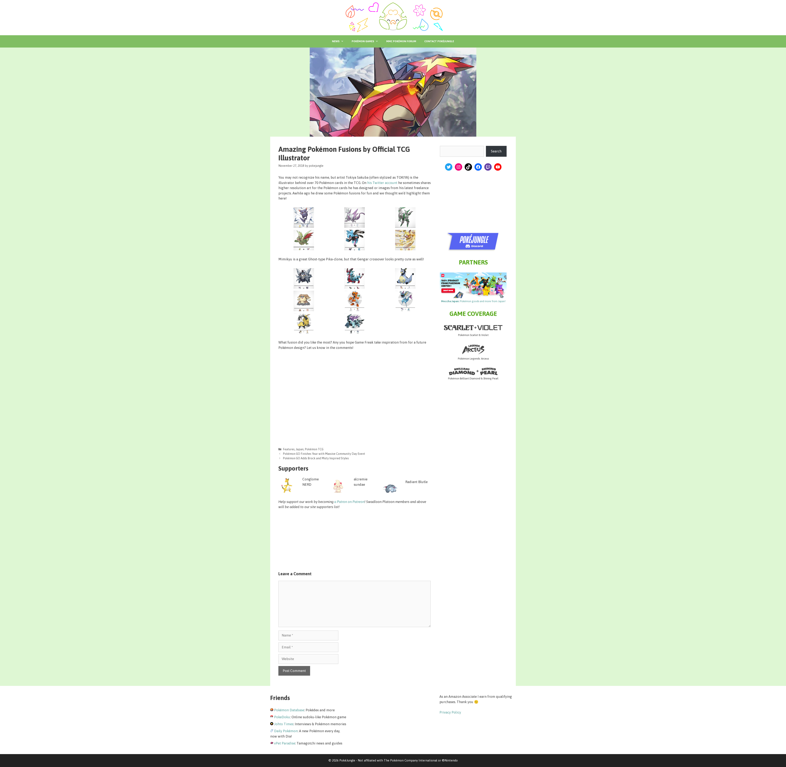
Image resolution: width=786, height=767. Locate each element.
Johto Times (283, 724)
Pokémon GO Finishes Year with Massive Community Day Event (324, 453)
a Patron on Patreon (349, 502)
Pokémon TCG (314, 449)
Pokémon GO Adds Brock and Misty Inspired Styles (316, 458)
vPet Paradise (284, 743)
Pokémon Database (289, 710)
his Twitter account (382, 183)
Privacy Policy (450, 712)
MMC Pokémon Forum (401, 41)
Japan (300, 449)
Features (289, 449)
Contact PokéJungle (439, 41)
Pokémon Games (363, 41)
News (335, 41)
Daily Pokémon (286, 731)
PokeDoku (282, 717)
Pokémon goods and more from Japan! (473, 301)
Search (496, 151)
